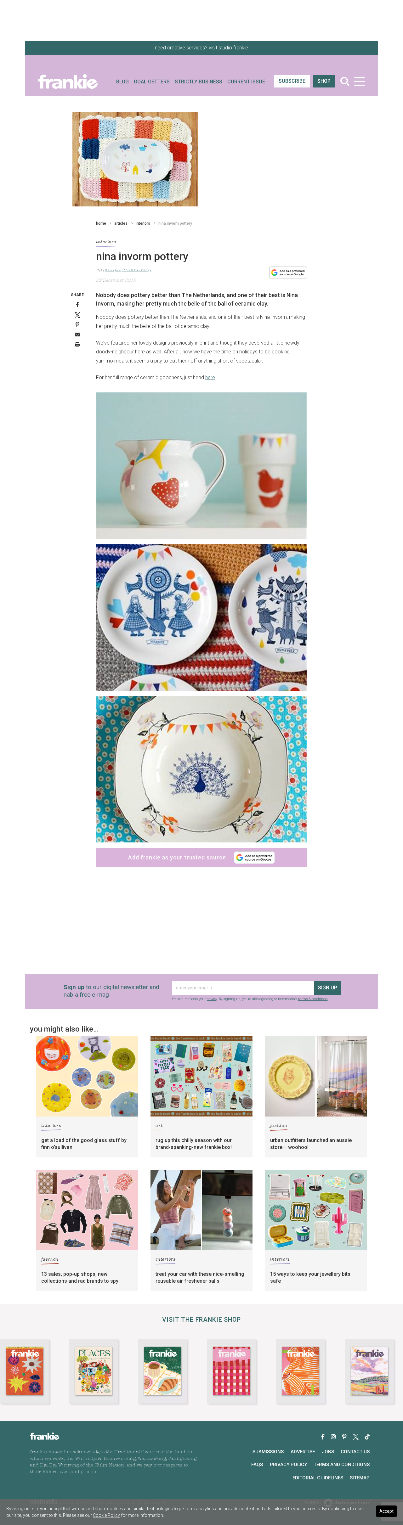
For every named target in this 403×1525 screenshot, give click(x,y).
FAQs (257, 1464)
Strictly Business (198, 82)
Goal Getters (152, 82)
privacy (212, 999)
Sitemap (360, 1478)
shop (324, 81)
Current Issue (246, 82)
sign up (327, 988)
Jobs (328, 1452)
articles (121, 223)
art (159, 1126)
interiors (143, 223)
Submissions (268, 1452)
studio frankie (233, 48)
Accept (386, 1511)
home (101, 223)
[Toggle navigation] (359, 81)
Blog (122, 82)
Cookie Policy (106, 1515)
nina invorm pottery (175, 223)
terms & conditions (313, 999)
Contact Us (355, 1452)
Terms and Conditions (342, 1464)
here (210, 377)
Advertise (303, 1452)
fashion (278, 1126)
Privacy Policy (288, 1464)
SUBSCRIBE (292, 81)
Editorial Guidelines (317, 1478)
